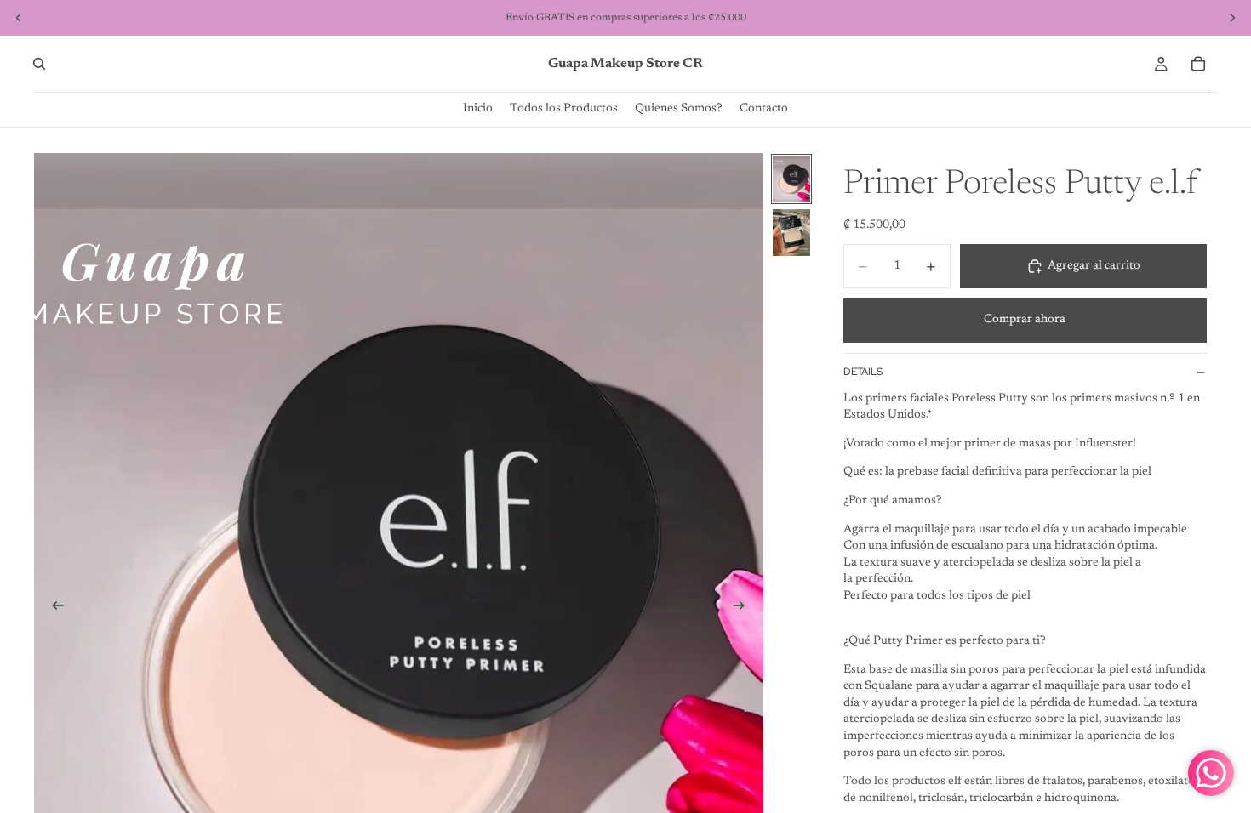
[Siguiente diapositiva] (744, 608)
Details (863, 371)
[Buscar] (39, 63)
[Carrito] (1198, 63)
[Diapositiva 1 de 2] (791, 179)
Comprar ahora (1024, 320)
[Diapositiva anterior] (52, 608)
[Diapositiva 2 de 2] (791, 232)
